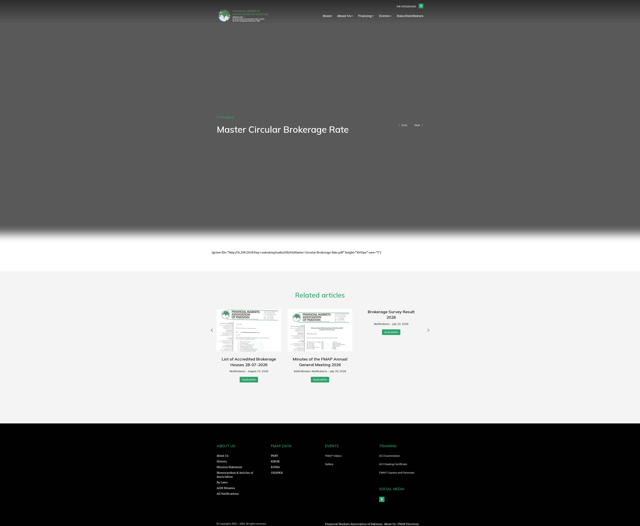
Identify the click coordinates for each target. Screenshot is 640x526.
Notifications (225, 117)
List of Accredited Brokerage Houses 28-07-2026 (249, 361)
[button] (211, 330)
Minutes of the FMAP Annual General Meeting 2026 (320, 361)
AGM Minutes (302, 371)
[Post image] (249, 330)
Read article (249, 379)
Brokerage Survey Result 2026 (391, 314)
